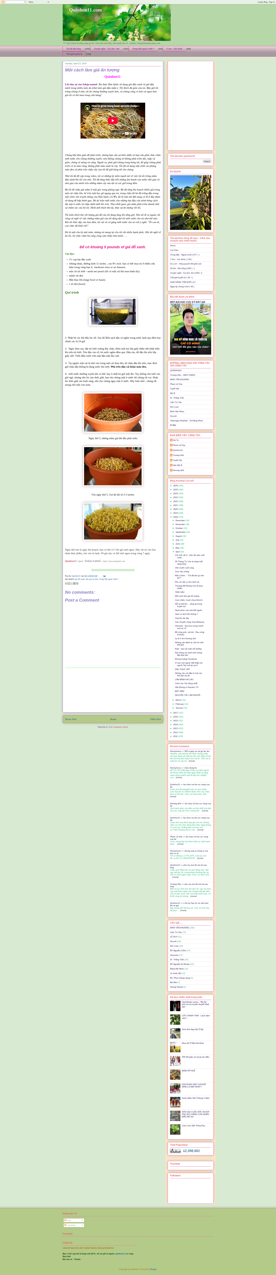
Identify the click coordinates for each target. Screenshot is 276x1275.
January (179, 708)
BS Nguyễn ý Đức (178, 950)
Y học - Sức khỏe (174, 48)
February (180, 704)
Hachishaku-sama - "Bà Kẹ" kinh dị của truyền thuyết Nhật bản (195, 1004)
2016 (175, 717)
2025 (175, 489)
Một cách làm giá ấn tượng (187, 596)
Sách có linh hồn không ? (186, 614)
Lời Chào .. (175, 250)
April (178, 552)
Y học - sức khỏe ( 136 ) (181, 259)
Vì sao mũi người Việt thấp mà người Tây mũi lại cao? (188, 664)
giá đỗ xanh (80, 579)
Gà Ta (176, 440)
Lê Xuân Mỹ (175, 973)
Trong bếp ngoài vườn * (143, 48)
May (178, 548)
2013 (175, 728)
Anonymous (175, 751)
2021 (175, 505)
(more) (191, 761)
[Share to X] (71, 583)
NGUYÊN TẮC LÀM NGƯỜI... (188, 695)
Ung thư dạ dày (182, 618)
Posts (68, 1220)
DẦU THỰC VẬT (182, 669)
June (178, 544)
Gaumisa (174, 955)
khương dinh (175, 803)
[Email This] (66, 583)
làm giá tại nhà (92, 579)
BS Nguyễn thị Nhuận (180, 964)
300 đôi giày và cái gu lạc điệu (195, 1057)
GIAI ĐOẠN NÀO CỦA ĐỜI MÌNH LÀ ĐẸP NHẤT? (194, 1085)
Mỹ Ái (172, 393)
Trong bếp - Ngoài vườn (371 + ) (185, 255)
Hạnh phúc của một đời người (188, 610)
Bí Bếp (173, 425)
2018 (175, 517)
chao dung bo (190, 768)
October (179, 528)
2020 (175, 509)
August (179, 536)
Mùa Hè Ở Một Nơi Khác (193, 1043)
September (181, 532)
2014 (175, 724)
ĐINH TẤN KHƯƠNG (179, 379)
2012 (175, 732)
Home (113, 719)
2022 (175, 501)
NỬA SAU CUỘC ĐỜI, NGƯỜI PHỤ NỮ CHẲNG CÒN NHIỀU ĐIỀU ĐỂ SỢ (195, 1114)
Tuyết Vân (174, 388)
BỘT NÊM (179, 691)
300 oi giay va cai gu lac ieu (196, 751)
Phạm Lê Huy (179, 445)
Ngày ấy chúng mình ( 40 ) (182, 286)
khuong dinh (178, 470)
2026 (175, 485)
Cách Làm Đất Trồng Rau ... (194, 1125)
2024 (175, 493)
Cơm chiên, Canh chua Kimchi (188, 600)
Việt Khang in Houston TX (186, 687)
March (179, 700)
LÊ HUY (173, 937)
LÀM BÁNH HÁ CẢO (184, 679)
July (178, 540)
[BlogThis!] (69, 583)
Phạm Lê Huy (176, 384)
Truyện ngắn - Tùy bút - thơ (106, 48)
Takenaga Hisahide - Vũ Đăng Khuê (186, 420)
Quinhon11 (76, 576)
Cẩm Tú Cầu (176, 402)
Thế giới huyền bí (74, 54)
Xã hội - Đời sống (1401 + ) (182, 268)
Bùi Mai (173, 982)
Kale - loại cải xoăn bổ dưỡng (188, 649)
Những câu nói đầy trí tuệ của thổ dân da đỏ (188, 674)
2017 (175, 713)
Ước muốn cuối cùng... (185, 568)
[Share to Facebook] (74, 583)
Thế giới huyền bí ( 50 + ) (181, 277)
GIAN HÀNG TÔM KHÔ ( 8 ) (183, 282)
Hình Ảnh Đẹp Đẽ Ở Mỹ (192, 1029)
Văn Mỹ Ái (177, 465)
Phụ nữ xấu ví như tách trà (187, 582)
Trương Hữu (178, 455)
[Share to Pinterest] (77, 583)
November (181, 524)
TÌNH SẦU (179, 592)
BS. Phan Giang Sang (180, 978)
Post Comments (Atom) (118, 727)
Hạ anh (173, 416)
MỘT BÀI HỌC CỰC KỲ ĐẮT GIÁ (187, 302)
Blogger (153, 1269)
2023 (175, 497)
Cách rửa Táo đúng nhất (186, 683)
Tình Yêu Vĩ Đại (182, 571)
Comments (70, 1225)
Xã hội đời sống (73, 48)
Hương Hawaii (176, 987)
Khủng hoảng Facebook (186, 659)
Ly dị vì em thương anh (185, 638)
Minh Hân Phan (177, 411)
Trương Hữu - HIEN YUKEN (182, 375)
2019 (175, 513)
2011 (175, 736)
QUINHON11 (176, 370)
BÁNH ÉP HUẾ (188, 1071)
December (181, 520)
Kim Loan (174, 407)
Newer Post (70, 719)
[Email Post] (104, 576)
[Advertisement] (113, 690)
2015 (175, 720)
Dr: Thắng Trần (177, 398)
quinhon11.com (122, 1254)
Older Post (155, 719)
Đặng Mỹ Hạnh (177, 969)
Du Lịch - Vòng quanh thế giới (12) (185, 264)
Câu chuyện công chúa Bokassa (189, 622)
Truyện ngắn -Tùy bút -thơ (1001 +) (186, 273)
